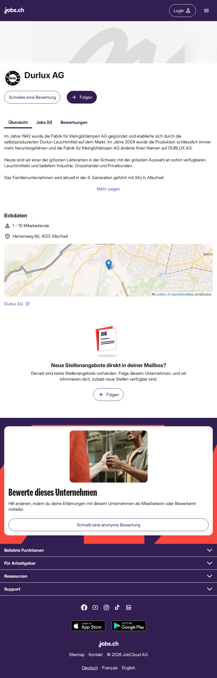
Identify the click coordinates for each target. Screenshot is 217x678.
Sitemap (76, 654)
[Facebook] (84, 607)
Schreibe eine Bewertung (32, 97)
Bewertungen (74, 122)
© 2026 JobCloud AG (127, 654)
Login (179, 10)
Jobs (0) (44, 122)
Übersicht (18, 122)
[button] (108, 550)
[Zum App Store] (88, 626)
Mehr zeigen (108, 188)
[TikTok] (117, 607)
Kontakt (96, 654)
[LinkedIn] (128, 607)
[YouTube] (95, 607)
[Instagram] (106, 607)
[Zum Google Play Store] (129, 626)
